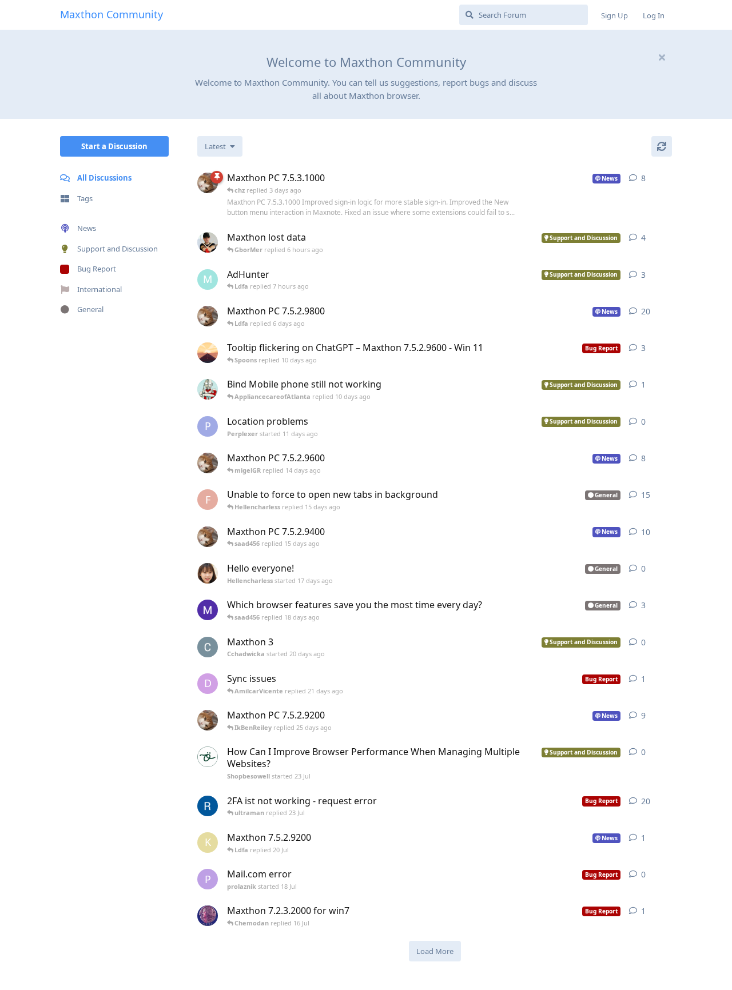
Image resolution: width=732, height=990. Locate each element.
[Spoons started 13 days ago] (207, 352)
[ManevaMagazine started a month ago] (207, 610)
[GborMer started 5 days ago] (207, 242)
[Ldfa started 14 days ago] (207, 316)
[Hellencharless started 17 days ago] (207, 573)
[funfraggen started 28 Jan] (207, 806)
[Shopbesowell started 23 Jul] (207, 757)
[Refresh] (661, 146)
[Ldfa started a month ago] (207, 536)
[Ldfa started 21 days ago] (207, 463)
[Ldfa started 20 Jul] (207, 720)
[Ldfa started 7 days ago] (207, 183)
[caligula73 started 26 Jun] (207, 915)
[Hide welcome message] (661, 57)
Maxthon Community (111, 14)
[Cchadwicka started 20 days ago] (207, 647)
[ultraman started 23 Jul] (207, 389)
